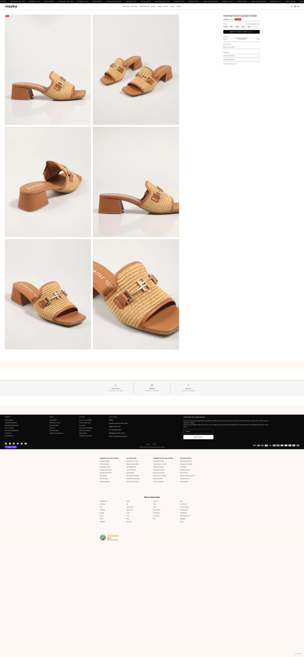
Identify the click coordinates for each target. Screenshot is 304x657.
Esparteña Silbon (185, 470)
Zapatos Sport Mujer (106, 473)
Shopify (162, 447)
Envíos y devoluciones (229, 59)
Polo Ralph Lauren (185, 515)
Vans (128, 518)
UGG (101, 507)
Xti (127, 504)
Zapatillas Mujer (104, 464)
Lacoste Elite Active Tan (133, 478)
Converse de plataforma (11, 430)
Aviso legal (82, 425)
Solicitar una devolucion (56, 433)
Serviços (51, 416)
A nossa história (54, 425)
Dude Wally (183, 467)
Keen (154, 504)
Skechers (102, 521)
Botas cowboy (9, 420)
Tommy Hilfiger (184, 507)
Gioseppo (182, 518)
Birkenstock (156, 510)
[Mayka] (11, 6)
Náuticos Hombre (158, 481)
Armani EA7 (183, 504)
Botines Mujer (104, 478)
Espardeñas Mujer (105, 467)
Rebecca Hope (184, 510)
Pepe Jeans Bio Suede (186, 464)
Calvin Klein (130, 507)
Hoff (181, 501)
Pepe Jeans (130, 510)
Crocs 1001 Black (131, 470)
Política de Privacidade (85, 428)
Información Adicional (229, 56)
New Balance (103, 501)
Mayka (144, 447)
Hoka (128, 513)
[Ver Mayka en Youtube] (25, 443)
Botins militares (9, 428)
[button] (144, 6)
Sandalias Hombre (158, 467)
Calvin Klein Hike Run (133, 481)
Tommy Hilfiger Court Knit (187, 475)
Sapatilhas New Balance (12, 425)
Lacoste (102, 513)
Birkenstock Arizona (132, 461)
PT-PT (154, 444)
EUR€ (148, 444)
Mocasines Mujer (105, 481)
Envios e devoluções (85, 422)
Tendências (7, 416)
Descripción (226, 52)
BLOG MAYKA (53, 420)
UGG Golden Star (131, 467)
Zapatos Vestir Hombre (159, 475)
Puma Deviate (184, 481)
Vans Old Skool (9, 435)
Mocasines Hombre (158, 473)
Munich (155, 501)
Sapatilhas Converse (11, 422)
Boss (181, 521)
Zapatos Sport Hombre (159, 464)
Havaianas (156, 515)
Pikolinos (102, 510)
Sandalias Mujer (104, 461)
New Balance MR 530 (133, 475)
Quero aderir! (198, 437)
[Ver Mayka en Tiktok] (10, 443)
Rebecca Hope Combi (133, 464)
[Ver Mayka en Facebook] (13, 443)
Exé (154, 518)
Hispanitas (156, 513)
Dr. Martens (8, 433)
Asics (101, 515)
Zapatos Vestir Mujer (106, 470)
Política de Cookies (84, 430)
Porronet (129, 521)
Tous (128, 515)
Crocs (155, 507)
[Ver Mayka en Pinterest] (21, 443)
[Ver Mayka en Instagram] (6, 443)
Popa (101, 518)
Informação (82, 416)
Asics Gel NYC (130, 473)
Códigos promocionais (85, 435)
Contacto (52, 428)
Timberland (183, 513)
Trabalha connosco (54, 422)
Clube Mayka (83, 433)
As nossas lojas (53, 430)
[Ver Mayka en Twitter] (17, 443)
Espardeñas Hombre (159, 470)
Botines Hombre (158, 478)
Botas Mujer (103, 475)
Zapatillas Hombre (158, 461)
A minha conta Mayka (85, 420)
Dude (128, 501)
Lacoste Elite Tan (185, 478)
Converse (102, 504)
